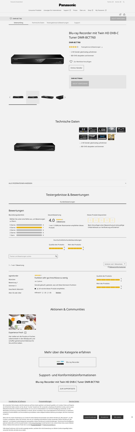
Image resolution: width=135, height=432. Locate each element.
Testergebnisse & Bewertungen (57, 23)
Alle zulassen (117, 417)
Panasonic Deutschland (16, 2)
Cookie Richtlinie (36, 425)
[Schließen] (132, 417)
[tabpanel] (67, 254)
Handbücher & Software (17, 401)
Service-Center (74, 401)
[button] (18, 97)
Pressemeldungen (45, 401)
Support (77, 23)
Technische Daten (38, 23)
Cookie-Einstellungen (90, 417)
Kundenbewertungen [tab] (67, 202)
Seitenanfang (18, 23)
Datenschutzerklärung (49, 425)
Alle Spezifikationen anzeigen (20, 183)
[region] (67, 417)
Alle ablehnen (104, 417)
